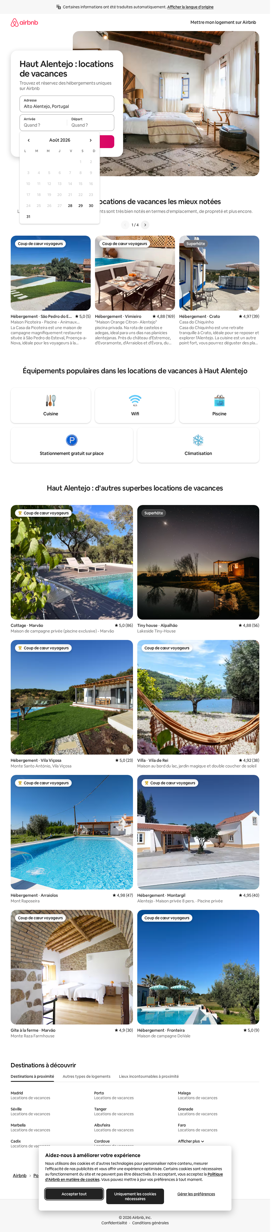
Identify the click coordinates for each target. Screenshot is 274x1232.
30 (91, 205)
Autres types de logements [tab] (87, 1076)
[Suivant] (145, 225)
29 (80, 205)
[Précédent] (125, 225)
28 (70, 205)
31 (28, 216)
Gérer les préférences (196, 1194)
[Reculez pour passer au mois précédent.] (29, 140)
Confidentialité (114, 1222)
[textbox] (43, 125)
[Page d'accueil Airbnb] (24, 22)
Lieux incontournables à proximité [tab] (149, 1076)
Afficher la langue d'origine (190, 7)
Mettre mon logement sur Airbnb (223, 22)
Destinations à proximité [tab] (32, 1076)
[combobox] (67, 106)
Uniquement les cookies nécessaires (135, 1196)
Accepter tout (74, 1194)
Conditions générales (150, 1222)
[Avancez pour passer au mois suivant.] (90, 140)
